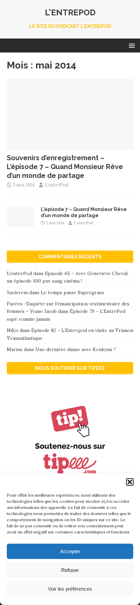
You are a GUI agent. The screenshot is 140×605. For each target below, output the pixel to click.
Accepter (70, 551)
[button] (129, 482)
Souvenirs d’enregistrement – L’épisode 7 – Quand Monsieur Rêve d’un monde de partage (65, 167)
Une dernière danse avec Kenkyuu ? (75, 349)
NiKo (12, 330)
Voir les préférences (70, 589)
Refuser (70, 570)
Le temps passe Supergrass (72, 292)
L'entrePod (56, 185)
